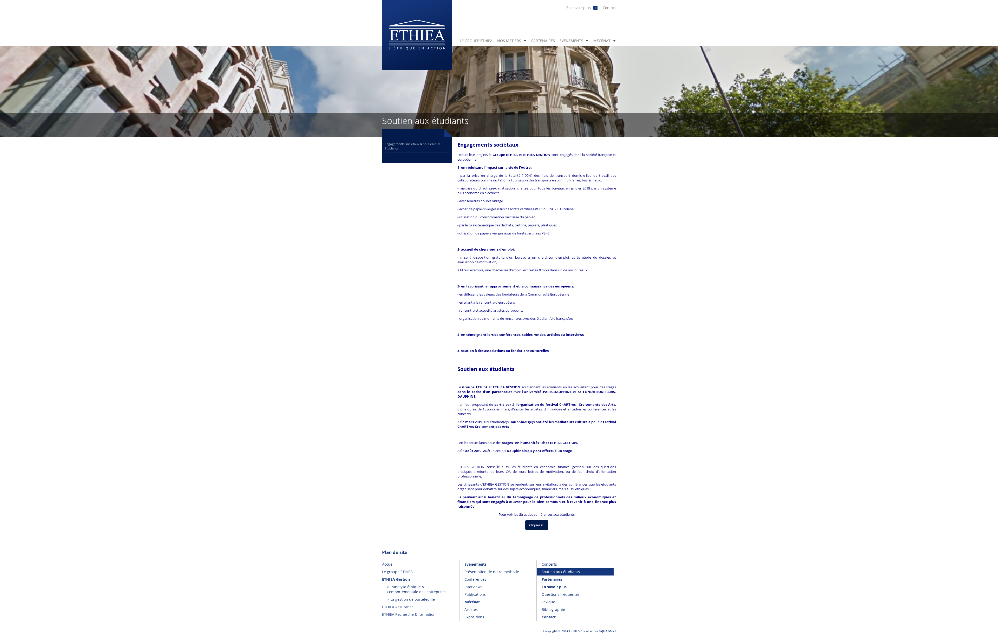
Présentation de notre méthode (491, 571)
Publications (475, 594)
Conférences (475, 579)
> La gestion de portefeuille (411, 599)
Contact (609, 7)
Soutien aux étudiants (561, 571)
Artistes (471, 609)
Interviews (473, 586)
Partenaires (552, 579)
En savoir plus (579, 7)
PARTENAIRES (543, 40)
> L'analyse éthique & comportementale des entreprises (417, 589)
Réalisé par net (599, 631)
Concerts (549, 564)
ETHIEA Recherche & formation (409, 614)
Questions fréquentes (561, 594)
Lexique (548, 601)
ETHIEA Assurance (397, 606)
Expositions (474, 616)
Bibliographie (553, 609)
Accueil (388, 564)
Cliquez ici (536, 525)
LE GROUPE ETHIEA (476, 40)
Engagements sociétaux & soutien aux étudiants (412, 146)
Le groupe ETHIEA (397, 571)
